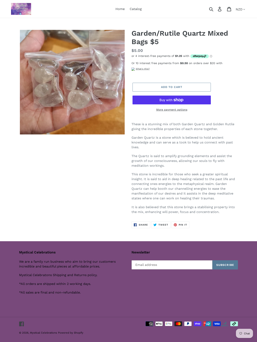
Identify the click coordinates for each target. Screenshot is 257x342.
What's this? (143, 69)
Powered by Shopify (70, 332)
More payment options (171, 109)
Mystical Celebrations (43, 332)
